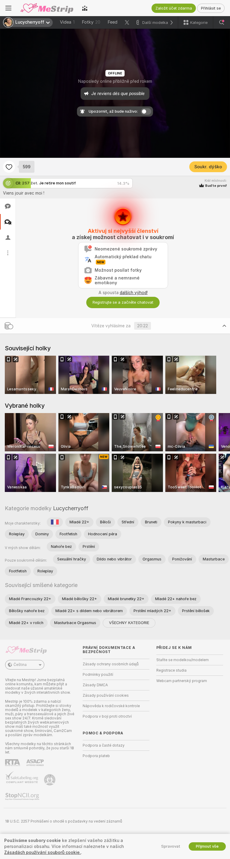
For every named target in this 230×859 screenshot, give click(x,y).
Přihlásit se (211, 8)
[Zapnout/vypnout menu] (8, 8)
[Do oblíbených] (9, 167)
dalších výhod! (134, 292)
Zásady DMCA (95, 685)
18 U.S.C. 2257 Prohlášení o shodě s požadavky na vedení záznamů (63, 821)
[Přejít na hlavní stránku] (47, 8)
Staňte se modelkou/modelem (182, 660)
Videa (67, 22)
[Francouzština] (55, 522)
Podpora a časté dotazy (104, 745)
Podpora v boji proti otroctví (107, 716)
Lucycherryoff (70, 508)
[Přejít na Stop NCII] (22, 796)
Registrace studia (171, 670)
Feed (112, 22)
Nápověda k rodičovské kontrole (111, 706)
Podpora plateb (96, 756)
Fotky (91, 22)
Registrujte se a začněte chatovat (123, 302)
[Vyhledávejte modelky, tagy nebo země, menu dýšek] (221, 22)
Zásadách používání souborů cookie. (42, 852)
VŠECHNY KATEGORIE (129, 622)
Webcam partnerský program (181, 681)
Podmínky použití (98, 674)
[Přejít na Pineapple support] (50, 779)
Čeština (20, 665)
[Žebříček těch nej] (85, 8)
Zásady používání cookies (106, 695)
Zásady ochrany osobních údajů (111, 664)
